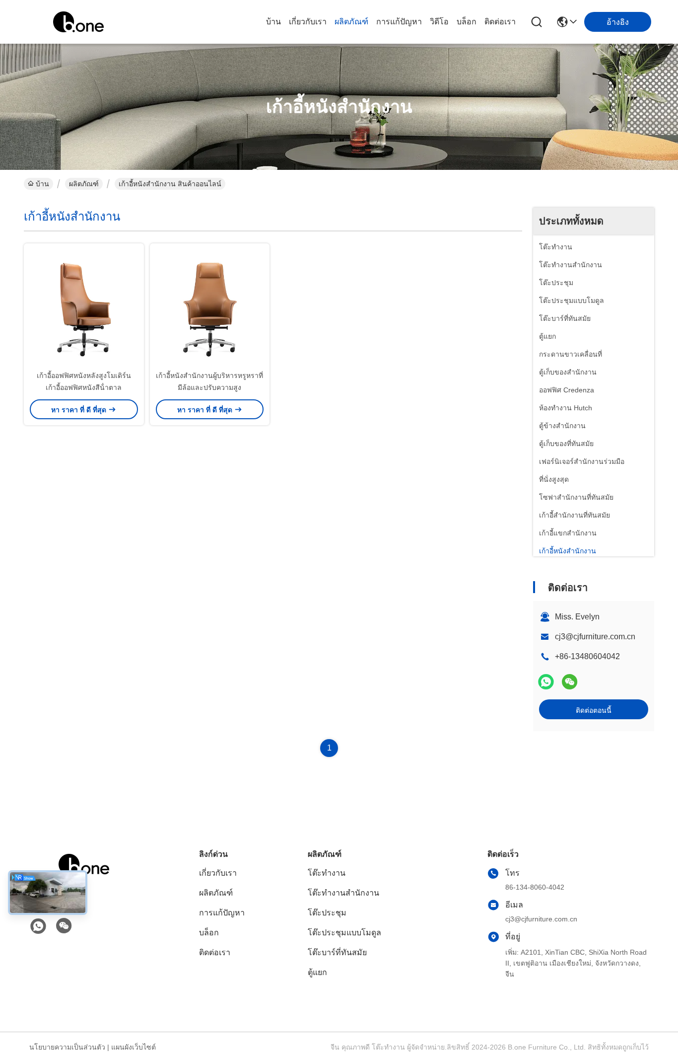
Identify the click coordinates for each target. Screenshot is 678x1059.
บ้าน (273, 21)
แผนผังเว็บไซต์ (133, 1047)
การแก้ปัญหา (399, 21)
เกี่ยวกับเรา (308, 21)
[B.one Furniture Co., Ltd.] (78, 22)
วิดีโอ (439, 21)
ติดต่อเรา (500, 21)
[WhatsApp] (546, 682)
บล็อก (466, 21)
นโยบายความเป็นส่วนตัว (67, 1047)
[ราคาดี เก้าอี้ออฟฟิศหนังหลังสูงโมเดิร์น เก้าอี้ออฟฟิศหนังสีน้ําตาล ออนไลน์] (84, 306)
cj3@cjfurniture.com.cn (595, 636)
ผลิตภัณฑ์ (351, 21)
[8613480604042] (38, 926)
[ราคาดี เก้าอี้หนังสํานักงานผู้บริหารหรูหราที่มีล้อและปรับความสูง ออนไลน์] (210, 306)
